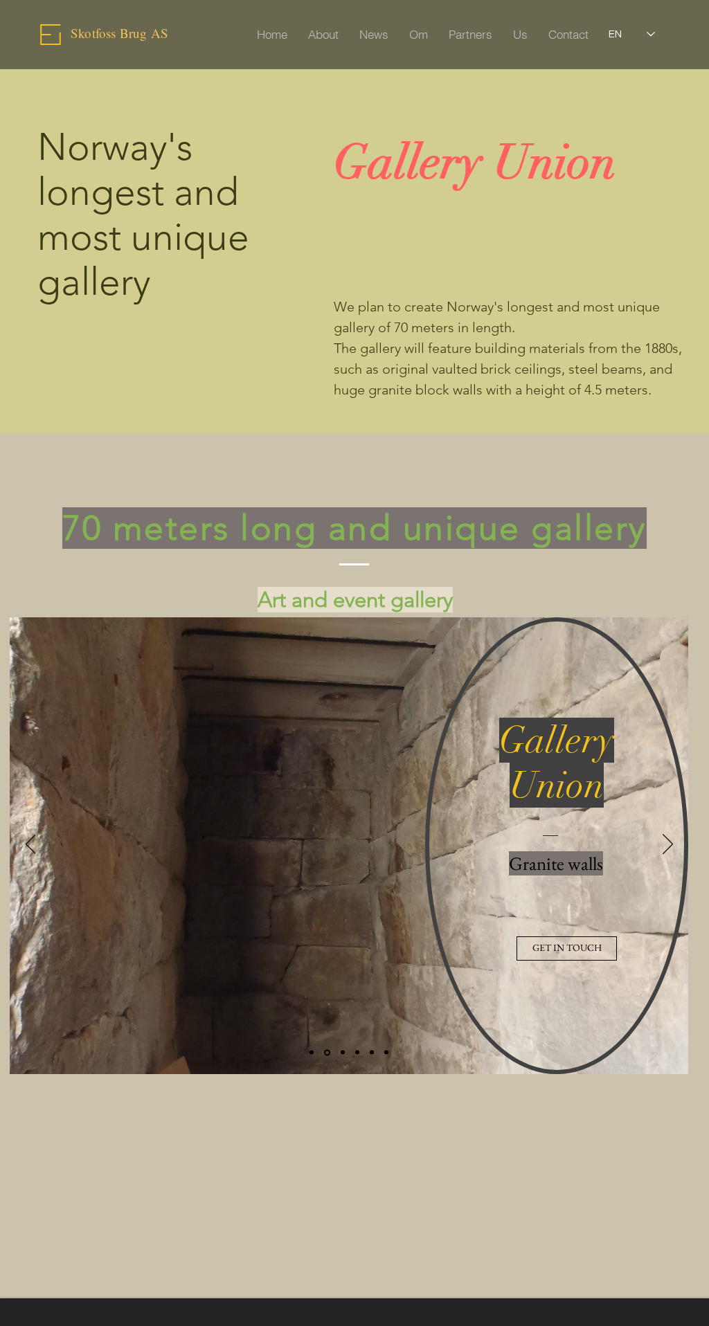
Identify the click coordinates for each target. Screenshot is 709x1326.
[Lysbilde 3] (386, 1053)
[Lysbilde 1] (327, 1052)
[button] (567, 948)
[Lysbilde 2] (372, 1053)
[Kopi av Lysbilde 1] (311, 1053)
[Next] (668, 845)
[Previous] (31, 845)
